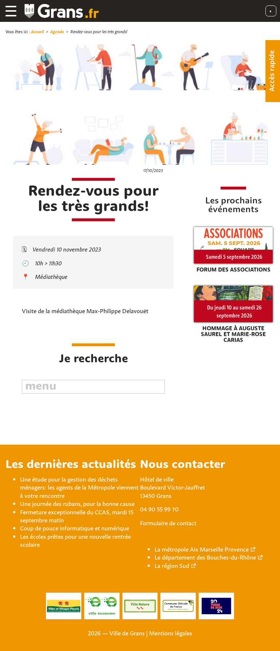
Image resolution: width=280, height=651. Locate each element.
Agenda (57, 31)
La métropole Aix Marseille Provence (202, 549)
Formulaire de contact (168, 522)
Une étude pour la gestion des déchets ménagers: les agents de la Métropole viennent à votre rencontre (79, 487)
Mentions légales (170, 632)
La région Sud (172, 565)
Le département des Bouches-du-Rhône (205, 557)
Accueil (37, 31)
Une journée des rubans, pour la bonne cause (77, 503)
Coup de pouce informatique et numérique (74, 527)
